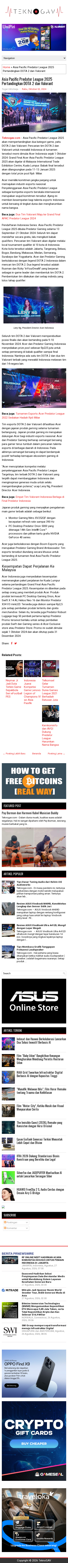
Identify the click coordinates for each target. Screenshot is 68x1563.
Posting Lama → (56, 753)
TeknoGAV (45, 1560)
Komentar (11, 1228)
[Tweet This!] (15, 643)
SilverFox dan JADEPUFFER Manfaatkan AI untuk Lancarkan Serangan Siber (39, 1174)
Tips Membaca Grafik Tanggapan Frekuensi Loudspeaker (36, 948)
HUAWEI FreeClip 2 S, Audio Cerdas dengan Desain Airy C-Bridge (40, 1191)
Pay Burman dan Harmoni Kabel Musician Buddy (30, 813)
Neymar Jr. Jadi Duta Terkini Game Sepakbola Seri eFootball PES (14, 688)
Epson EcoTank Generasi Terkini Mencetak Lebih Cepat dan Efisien (39, 1141)
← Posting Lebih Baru (14, 753)
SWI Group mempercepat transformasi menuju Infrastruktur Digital (44, 1327)
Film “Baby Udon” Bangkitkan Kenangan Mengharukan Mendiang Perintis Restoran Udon (40, 1059)
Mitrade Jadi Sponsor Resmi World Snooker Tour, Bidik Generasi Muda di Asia (43, 1293)
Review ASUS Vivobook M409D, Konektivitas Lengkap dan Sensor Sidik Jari (41, 905)
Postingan (11, 1222)
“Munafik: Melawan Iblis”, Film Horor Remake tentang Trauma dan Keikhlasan (41, 1091)
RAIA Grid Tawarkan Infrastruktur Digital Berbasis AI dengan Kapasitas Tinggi (40, 1074)
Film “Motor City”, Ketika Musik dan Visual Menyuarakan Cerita (40, 1108)
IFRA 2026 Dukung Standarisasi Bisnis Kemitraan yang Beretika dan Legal (38, 1158)
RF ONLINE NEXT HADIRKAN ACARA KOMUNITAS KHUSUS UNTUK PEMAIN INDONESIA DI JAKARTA (43, 1260)
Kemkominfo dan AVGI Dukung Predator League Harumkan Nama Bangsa (50, 735)
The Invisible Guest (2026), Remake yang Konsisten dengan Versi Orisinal (39, 1124)
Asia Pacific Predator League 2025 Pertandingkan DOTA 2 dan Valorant (27, 81)
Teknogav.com (11, 138)
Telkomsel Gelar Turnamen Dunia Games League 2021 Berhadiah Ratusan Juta (50, 690)
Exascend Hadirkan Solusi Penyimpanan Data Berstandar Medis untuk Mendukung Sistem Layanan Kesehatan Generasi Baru (43, 1277)
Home (6, 67)
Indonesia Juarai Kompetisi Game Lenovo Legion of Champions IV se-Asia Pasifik (32, 692)
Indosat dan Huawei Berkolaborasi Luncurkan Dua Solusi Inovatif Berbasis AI (41, 1041)
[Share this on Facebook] (11, 643)
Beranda (36, 753)
